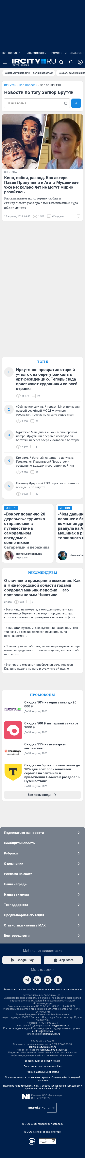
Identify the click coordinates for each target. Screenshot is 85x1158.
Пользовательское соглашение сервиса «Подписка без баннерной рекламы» (42, 1079)
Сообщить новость (19, 843)
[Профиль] (80, 62)
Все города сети (17, 936)
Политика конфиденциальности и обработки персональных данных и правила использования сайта (42, 1087)
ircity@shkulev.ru (60, 1025)
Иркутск (10, 85)
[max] (48, 980)
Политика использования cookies (42, 1066)
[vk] (37, 980)
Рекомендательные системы (42, 1072)
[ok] (58, 980)
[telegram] (27, 980)
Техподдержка (16, 905)
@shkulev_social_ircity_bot (54, 1049)
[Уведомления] (71, 62)
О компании (13, 864)
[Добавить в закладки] (78, 216)
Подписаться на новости (24, 833)
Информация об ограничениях (42, 1060)
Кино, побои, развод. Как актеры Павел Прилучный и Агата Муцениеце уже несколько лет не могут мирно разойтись (41, 184)
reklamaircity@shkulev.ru (42, 1047)
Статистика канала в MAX (25, 925)
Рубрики (11, 853)
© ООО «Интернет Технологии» (42, 1131)
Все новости (11, 53)
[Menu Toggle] (4, 62)
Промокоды (58, 53)
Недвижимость (35, 53)
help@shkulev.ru (51, 1034)
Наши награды (15, 884)
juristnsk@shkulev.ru (43, 1031)
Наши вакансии (16, 894)
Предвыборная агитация (24, 915)
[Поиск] (61, 62)
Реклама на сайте (18, 874)
